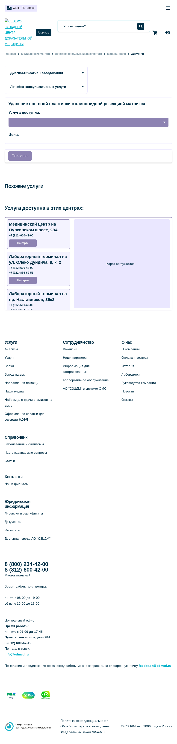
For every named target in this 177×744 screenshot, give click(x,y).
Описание (20, 156)
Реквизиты (12, 530)
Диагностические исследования (36, 73)
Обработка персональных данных (86, 726)
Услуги (10, 357)
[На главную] (18, 32)
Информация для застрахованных (76, 369)
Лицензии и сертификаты (24, 513)
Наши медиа (14, 391)
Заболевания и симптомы (24, 444)
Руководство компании (138, 383)
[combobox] (88, 122)
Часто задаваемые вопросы (26, 452)
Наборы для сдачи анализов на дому (28, 402)
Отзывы (127, 399)
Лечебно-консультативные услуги (38, 87)
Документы (13, 522)
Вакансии (70, 349)
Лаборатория (131, 374)
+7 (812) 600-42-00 (21, 235)
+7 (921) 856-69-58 (21, 272)
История (127, 366)
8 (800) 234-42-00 (26, 564)
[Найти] (140, 26)
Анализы (44, 32)
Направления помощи (21, 383)
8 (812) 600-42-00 (26, 570)
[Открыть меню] (167, 8)
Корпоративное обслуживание (86, 380)
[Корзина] (154, 32)
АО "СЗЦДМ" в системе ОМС (84, 388)
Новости (127, 391)
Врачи (9, 366)
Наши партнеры (75, 357)
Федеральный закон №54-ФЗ (82, 732)
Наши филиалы (16, 484)
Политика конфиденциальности (84, 721)
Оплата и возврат (134, 357)
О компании (130, 349)
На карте (23, 243)
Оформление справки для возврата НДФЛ (24, 416)
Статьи (10, 461)
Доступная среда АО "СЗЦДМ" (27, 538)
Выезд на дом (15, 374)
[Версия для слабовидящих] (167, 32)
